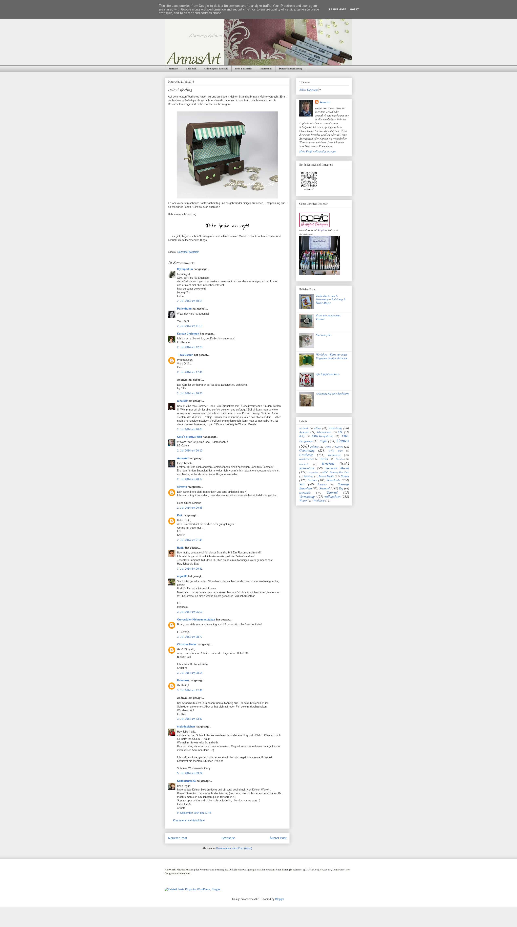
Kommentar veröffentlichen (189, 820)
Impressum (266, 68)
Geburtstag (306, 450)
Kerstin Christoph (188, 333)
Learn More (337, 9)
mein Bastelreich (243, 68)
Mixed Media (326, 476)
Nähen (344, 476)
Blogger (279, 899)
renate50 (182, 400)
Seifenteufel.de (186, 780)
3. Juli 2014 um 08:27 (189, 636)
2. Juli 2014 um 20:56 (189, 507)
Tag (341, 488)
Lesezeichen (312, 472)
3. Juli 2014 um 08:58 (189, 672)
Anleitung (335, 428)
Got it (354, 9)
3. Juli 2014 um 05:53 (189, 611)
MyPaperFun (185, 269)
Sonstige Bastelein (188, 251)
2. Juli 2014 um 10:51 (189, 300)
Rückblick (191, 68)
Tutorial (332, 492)
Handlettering (306, 458)
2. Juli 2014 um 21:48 (189, 540)
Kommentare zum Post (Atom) (234, 848)
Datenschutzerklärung (290, 68)
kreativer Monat (337, 468)
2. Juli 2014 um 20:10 (189, 450)
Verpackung (307, 496)
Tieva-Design (185, 354)
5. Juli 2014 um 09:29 (189, 773)
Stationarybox (324, 335)
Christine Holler (187, 644)
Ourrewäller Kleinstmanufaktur (196, 619)
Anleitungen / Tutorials (216, 68)
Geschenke (306, 454)
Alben (317, 428)
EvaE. (180, 547)
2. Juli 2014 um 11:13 (189, 326)
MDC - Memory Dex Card (335, 472)
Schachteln (333, 480)
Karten (328, 463)
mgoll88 (182, 576)
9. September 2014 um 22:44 (194, 812)
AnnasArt (183, 458)
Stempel (324, 488)
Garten (339, 446)
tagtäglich (305, 492)
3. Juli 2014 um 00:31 (189, 568)
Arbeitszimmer (324, 432)
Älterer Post (278, 838)
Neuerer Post (177, 838)
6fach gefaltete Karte (328, 374)
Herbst (324, 459)
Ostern (312, 480)
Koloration (306, 468)
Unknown (183, 680)
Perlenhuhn (184, 308)
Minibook (309, 476)
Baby (302, 436)
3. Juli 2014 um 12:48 (189, 690)
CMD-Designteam (322, 436)
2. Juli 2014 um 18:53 (189, 393)
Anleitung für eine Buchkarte (332, 393)
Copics (322, 230)
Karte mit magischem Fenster (328, 317)
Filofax (314, 446)
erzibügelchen (186, 726)
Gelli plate (336, 450)
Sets (302, 484)
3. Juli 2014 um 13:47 (189, 718)
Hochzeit (304, 464)
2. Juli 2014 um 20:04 (189, 429)
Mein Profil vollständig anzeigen (317, 151)
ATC (340, 432)
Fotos (328, 446)
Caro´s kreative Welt (189, 436)
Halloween (334, 455)
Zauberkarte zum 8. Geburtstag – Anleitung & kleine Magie (331, 299)
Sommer (321, 484)
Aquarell (304, 432)
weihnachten (332, 496)
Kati (179, 515)
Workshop (319, 500)
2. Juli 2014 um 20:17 (189, 479)
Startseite (173, 68)
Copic (323, 441)
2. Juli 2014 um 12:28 (189, 347)
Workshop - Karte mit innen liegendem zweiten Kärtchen (332, 356)
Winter (303, 500)
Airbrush (303, 428)
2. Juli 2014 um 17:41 (189, 372)
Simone (182, 486)
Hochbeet (340, 458)
